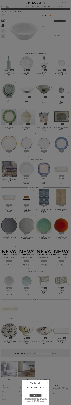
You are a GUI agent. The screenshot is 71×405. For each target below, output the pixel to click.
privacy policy (42, 401)
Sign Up (35, 395)
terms (38, 401)
